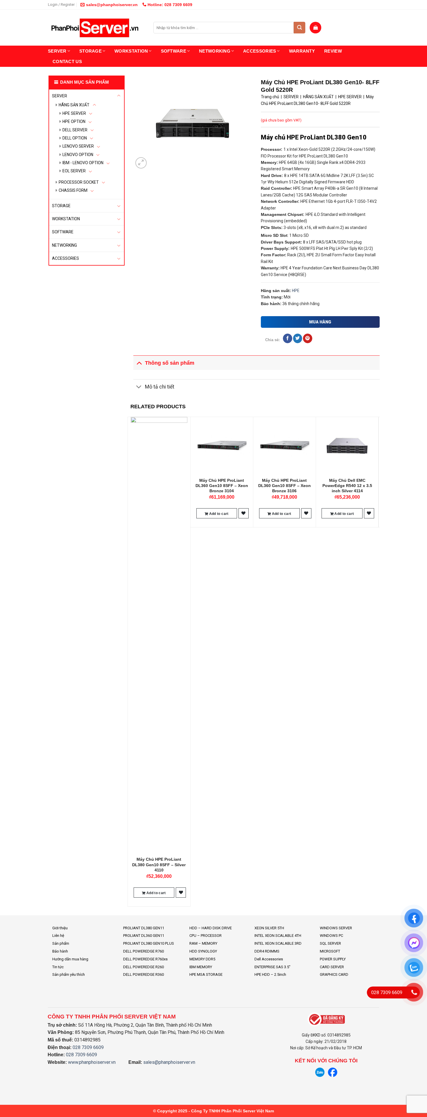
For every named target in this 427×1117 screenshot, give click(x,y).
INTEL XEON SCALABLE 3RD (278, 943)
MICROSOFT (330, 951)
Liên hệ (58, 935)
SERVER (57, 51)
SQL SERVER (330, 943)
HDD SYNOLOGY (203, 951)
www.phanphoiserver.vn (92, 1062)
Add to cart (156, 893)
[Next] (376, 661)
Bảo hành (60, 951)
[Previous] (130, 661)
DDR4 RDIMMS (266, 951)
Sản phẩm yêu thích (68, 974)
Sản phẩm (60, 943)
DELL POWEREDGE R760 (143, 951)
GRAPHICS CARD (334, 974)
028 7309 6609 (88, 1047)
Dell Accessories (268, 959)
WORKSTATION (131, 51)
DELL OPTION (74, 138)
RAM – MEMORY (203, 943)
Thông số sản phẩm (169, 363)
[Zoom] (141, 163)
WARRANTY (302, 51)
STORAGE (90, 51)
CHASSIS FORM (73, 190)
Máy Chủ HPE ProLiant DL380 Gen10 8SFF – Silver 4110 (159, 864)
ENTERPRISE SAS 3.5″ (272, 967)
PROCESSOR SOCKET (79, 182)
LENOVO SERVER (78, 146)
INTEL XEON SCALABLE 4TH (277, 935)
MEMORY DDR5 (202, 959)
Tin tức (58, 967)
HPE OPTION (73, 121)
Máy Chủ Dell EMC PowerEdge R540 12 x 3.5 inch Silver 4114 (347, 485)
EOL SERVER (74, 171)
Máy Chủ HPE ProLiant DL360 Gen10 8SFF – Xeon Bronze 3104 (221, 485)
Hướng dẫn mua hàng (70, 959)
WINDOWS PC (331, 935)
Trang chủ (270, 96)
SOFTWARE (173, 51)
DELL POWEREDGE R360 (143, 974)
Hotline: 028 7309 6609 (169, 4)
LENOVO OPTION (77, 154)
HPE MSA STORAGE (206, 974)
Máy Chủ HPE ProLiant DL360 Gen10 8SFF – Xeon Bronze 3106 (284, 485)
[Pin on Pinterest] (307, 338)
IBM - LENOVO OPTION (82, 162)
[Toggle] (118, 95)
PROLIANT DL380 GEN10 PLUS (148, 943)
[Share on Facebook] (287, 338)
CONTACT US (67, 61)
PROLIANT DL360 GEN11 (143, 935)
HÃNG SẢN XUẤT (74, 105)
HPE (295, 290)
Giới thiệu (60, 928)
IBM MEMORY (200, 967)
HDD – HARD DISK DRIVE (210, 928)
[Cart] (315, 27)
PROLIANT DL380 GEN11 (143, 928)
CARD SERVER (332, 967)
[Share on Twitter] (297, 338)
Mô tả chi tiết (159, 387)
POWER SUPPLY (333, 959)
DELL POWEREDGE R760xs (145, 959)
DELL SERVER (74, 130)
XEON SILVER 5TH (269, 928)
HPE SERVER (74, 113)
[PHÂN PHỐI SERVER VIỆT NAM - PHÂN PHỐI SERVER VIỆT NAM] (96, 28)
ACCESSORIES (259, 51)
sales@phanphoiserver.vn (112, 4)
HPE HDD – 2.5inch (270, 974)
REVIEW (333, 51)
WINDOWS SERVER (336, 928)
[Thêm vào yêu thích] (181, 892)
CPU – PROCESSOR (205, 935)
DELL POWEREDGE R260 (143, 967)
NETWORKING (214, 51)
